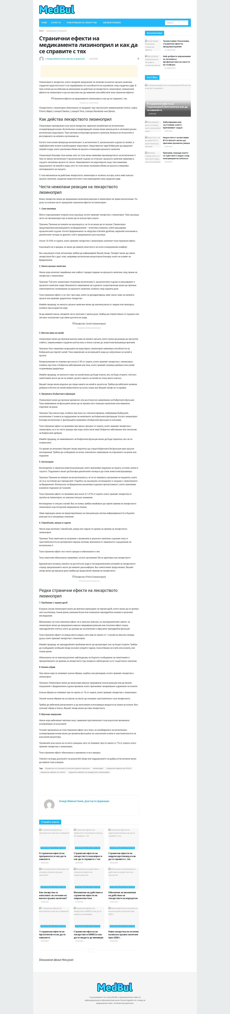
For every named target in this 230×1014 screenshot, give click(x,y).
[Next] (91, 950)
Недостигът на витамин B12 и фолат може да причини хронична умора (176, 140)
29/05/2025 (44, 941)
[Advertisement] (89, 71)
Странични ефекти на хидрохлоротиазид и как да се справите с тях (122, 856)
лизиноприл (98, 768)
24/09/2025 (93, 59)
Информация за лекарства (82, 23)
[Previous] (87, 950)
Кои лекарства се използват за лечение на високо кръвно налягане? (53, 895)
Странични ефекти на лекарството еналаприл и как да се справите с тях (88, 856)
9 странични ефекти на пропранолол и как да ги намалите (52, 856)
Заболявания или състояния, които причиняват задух (172, 125)
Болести (56, 23)
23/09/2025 (79, 863)
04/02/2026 (44, 863)
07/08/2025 (79, 902)
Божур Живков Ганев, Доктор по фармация (66, 59)
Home (44, 23)
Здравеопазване (112, 23)
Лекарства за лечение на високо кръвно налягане (67, 768)
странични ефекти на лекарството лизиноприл (88, 772)
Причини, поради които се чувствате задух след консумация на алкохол (176, 155)
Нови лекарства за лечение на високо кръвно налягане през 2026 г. (123, 934)
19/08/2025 (44, 902)
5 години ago (170, 68)
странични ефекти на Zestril (52, 772)
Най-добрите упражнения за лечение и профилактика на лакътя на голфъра (177, 60)
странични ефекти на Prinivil (118, 768)
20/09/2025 (114, 863)
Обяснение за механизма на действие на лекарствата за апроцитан (123, 895)
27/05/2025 (79, 941)
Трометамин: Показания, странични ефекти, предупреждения (176, 44)
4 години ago (170, 50)
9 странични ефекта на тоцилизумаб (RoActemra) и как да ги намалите (167, 107)
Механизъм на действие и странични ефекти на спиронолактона (88, 895)
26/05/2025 (114, 941)
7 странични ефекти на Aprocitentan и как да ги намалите (52, 934)
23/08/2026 (152, 114)
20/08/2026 (168, 131)
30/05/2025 (114, 902)
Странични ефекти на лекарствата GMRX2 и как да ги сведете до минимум (88, 934)
